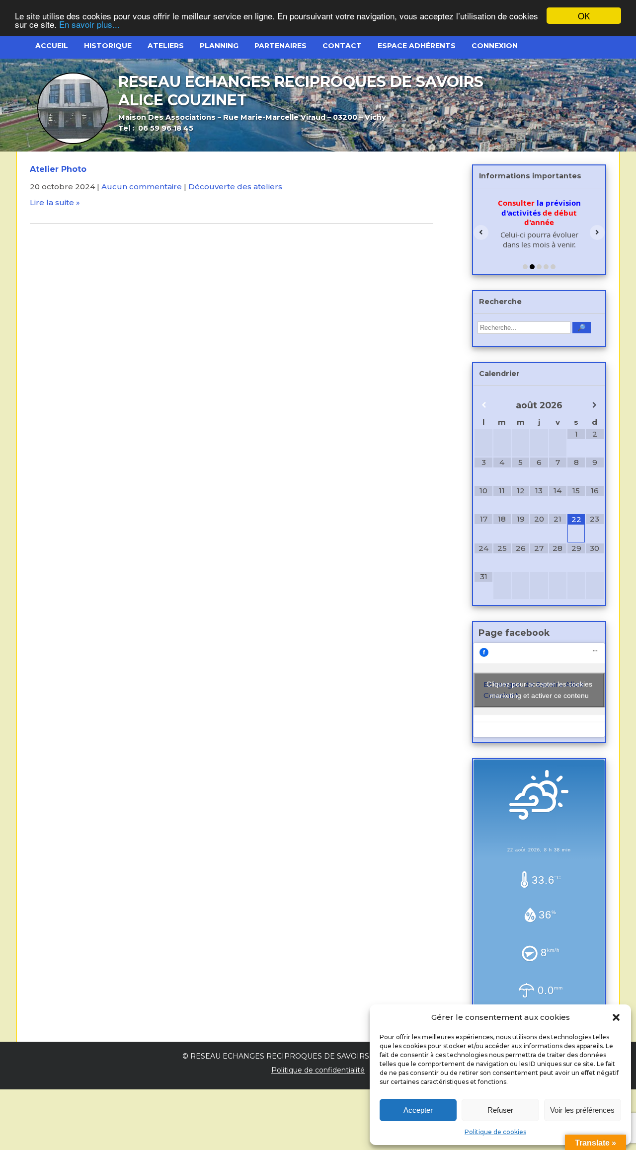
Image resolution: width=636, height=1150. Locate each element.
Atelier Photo (58, 169)
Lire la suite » (55, 202)
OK (584, 15)
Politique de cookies (495, 1132)
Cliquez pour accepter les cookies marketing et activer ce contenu (539, 689)
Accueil (51, 45)
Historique (108, 45)
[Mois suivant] (594, 405)
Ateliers (166, 45)
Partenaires (280, 45)
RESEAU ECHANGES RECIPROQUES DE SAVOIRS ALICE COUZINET (312, 1056)
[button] (616, 1017)
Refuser (500, 1110)
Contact (342, 45)
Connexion (495, 45)
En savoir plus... (89, 24)
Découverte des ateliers (235, 186)
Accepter (418, 1110)
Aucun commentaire (141, 186)
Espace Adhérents (417, 45)
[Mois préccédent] (483, 405)
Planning (219, 45)
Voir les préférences (582, 1110)
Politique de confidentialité (318, 1070)
